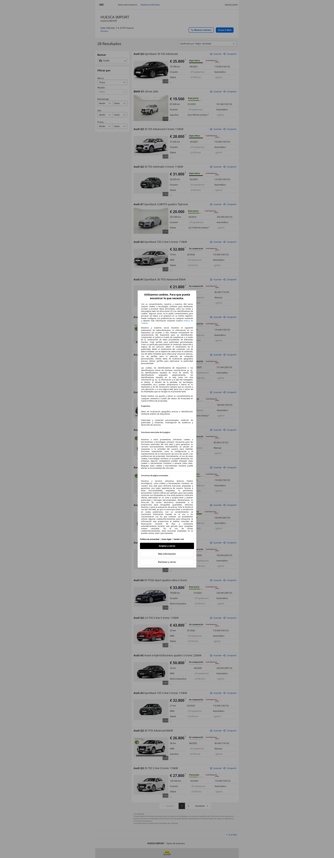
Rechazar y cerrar (167, 562)
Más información (167, 553)
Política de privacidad (149, 539)
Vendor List (179, 539)
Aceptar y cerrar (167, 545)
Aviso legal (166, 539)
